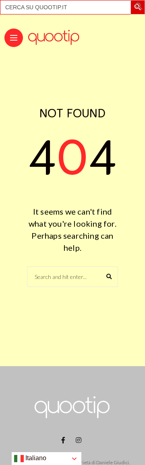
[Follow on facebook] (64, 440)
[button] (139, 7)
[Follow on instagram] (80, 440)
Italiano (35, 458)
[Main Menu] (13, 38)
